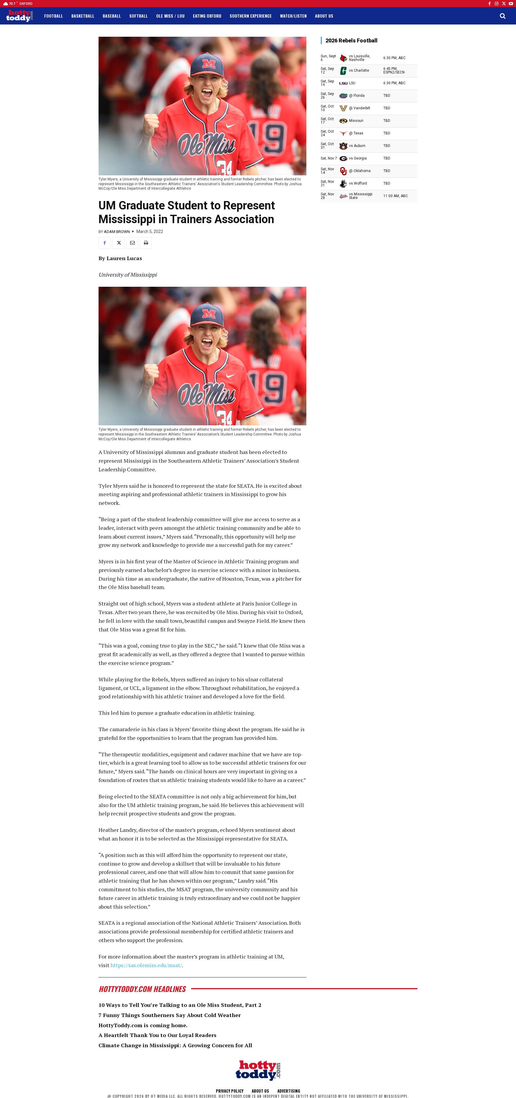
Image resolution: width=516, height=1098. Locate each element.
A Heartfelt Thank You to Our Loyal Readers (157, 1035)
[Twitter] (504, 3)
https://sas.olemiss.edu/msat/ (146, 965)
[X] (118, 243)
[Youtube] (511, 3)
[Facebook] (489, 3)
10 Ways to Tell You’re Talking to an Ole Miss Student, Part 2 (180, 1004)
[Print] (146, 243)
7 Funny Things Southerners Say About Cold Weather (170, 1015)
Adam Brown (117, 232)
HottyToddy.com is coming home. (143, 1025)
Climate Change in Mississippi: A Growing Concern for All (175, 1045)
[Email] (132, 243)
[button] (502, 16)
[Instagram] (496, 3)
